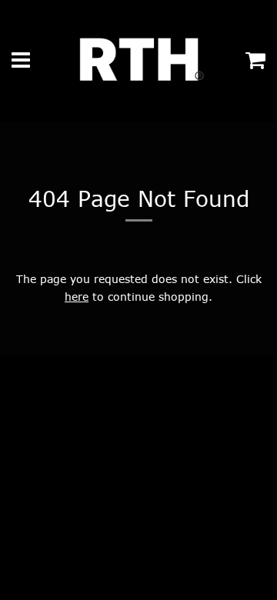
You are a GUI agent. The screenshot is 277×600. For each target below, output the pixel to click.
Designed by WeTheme (205, 483)
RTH (30, 483)
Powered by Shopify (96, 483)
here (76, 296)
